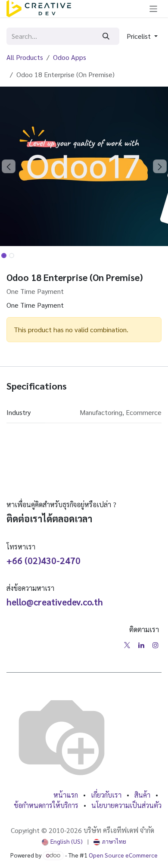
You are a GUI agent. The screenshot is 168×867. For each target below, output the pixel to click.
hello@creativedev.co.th (54, 602)
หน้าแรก (65, 794)
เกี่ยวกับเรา (106, 794)
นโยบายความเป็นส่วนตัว (126, 805)
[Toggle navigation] (153, 8)
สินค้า (142, 794)
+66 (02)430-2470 (43, 560)
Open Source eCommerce (123, 855)
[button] (142, 36)
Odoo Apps (69, 57)
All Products (24, 57)
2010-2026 (66, 830)
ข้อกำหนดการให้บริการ (46, 805)
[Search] (106, 36)
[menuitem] (62, 841)
